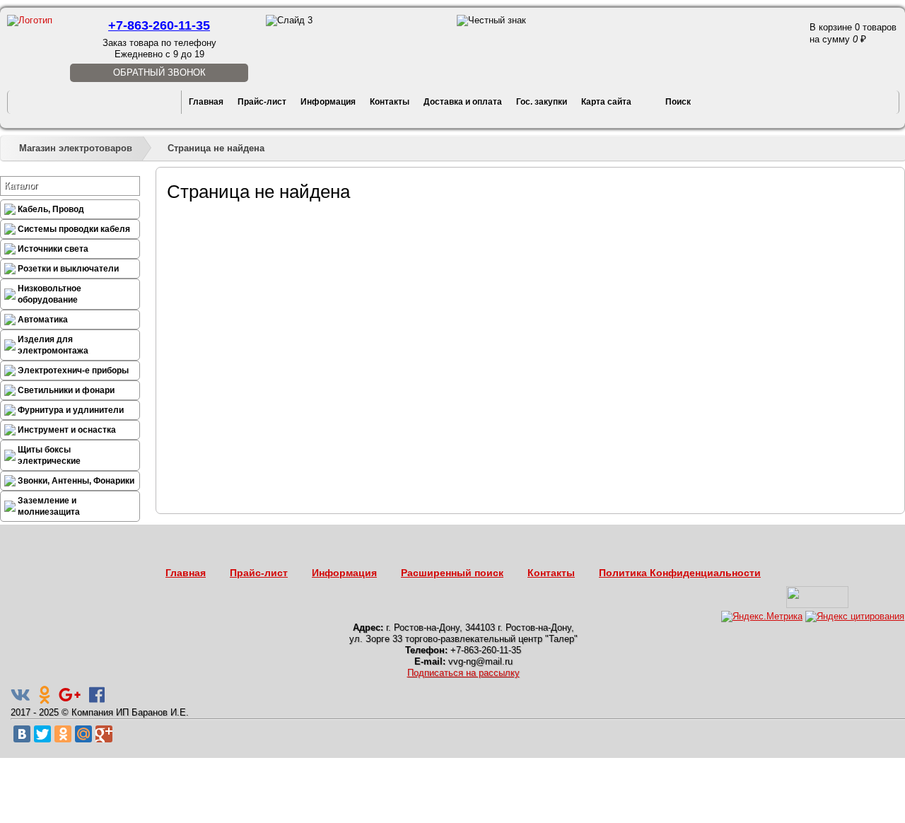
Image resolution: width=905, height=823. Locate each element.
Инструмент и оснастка (67, 430)
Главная (206, 102)
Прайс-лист (262, 102)
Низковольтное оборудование (49, 294)
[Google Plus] (103, 733)
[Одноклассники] (62, 733)
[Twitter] (42, 733)
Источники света (53, 249)
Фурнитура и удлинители (71, 410)
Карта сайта (606, 102)
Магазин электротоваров (75, 148)
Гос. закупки (541, 102)
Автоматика (43, 320)
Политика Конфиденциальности (680, 572)
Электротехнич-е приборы (73, 370)
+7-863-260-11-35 (159, 25)
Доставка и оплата (463, 102)
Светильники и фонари (66, 390)
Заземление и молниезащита (49, 506)
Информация (328, 102)
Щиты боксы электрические (49, 455)
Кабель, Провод (51, 209)
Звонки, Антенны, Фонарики (76, 481)
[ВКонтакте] (21, 733)
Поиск (678, 102)
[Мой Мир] (83, 733)
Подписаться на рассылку (463, 672)
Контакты (389, 102)
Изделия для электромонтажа (53, 345)
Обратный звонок (159, 72)
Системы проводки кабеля (74, 229)
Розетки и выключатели (68, 269)
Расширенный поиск (452, 572)
